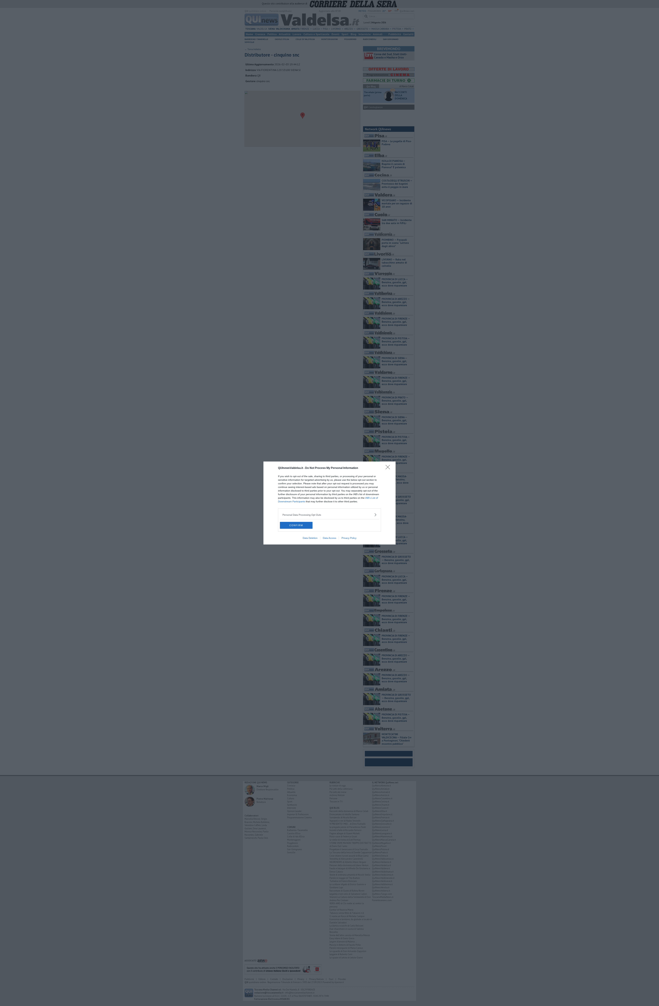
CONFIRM (296, 525)
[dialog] (329, 503)
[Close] (389, 468)
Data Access (329, 538)
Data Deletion (310, 538)
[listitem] (329, 515)
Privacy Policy (349, 538)
